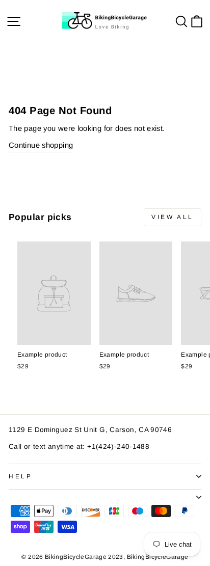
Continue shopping (41, 145)
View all (172, 217)
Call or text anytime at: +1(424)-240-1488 (79, 446)
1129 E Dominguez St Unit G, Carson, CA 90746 (90, 430)
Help (20, 476)
